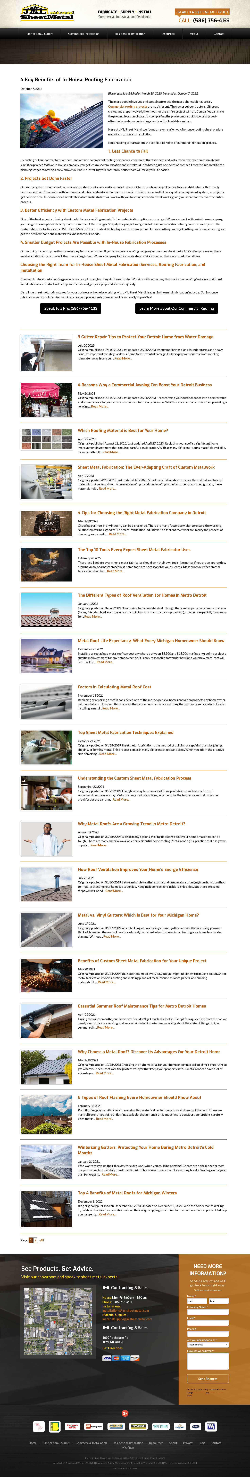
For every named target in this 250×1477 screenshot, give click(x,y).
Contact (219, 33)
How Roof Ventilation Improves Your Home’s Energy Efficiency (138, 869)
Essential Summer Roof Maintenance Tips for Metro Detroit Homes (142, 1006)
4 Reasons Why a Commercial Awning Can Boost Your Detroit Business (145, 385)
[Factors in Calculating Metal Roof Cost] (46, 701)
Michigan (128, 1447)
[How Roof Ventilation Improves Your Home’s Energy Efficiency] (46, 884)
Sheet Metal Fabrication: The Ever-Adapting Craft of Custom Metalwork (146, 467)
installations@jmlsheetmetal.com (125, 1310)
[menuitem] (39, 33)
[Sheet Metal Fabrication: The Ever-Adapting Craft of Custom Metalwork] (46, 482)
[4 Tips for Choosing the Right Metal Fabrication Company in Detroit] (46, 523)
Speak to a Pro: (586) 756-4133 (70, 308)
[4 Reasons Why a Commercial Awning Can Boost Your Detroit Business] (46, 399)
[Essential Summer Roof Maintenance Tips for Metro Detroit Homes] (46, 1020)
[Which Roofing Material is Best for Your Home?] (46, 439)
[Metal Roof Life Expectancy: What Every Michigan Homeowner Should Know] (46, 655)
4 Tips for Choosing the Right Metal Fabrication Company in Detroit (142, 512)
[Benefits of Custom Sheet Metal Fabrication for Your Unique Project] (46, 975)
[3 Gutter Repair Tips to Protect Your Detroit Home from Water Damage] (46, 353)
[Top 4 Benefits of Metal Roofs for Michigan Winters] (46, 1209)
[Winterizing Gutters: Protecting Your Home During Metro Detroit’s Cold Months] (46, 1162)
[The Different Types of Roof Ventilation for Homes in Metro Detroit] (46, 610)
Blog (202, 1443)
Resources (167, 33)
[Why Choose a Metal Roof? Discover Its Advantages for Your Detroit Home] (46, 1066)
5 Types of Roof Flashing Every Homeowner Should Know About (139, 1097)
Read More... (123, 358)
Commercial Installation (83, 33)
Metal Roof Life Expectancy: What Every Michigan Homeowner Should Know (151, 640)
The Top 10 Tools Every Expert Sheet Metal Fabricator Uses (134, 549)
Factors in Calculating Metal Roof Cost (114, 687)
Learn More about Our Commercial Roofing (176, 308)
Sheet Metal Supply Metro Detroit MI (180, 1463)
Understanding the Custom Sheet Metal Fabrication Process (134, 778)
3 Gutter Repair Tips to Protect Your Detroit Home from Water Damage (145, 337)
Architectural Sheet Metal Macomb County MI (74, 1463)
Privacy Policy (200, 1392)
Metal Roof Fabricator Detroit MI (148, 1463)
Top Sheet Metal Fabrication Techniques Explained (125, 732)
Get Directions (112, 1348)
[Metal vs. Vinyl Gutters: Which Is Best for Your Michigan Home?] (46, 929)
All (42, 1240)
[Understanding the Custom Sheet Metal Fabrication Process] (46, 793)
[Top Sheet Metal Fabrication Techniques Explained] (46, 747)
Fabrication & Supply (39, 33)
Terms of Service (217, 1392)
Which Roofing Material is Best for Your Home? (123, 430)
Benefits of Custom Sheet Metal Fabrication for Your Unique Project (142, 961)
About (194, 33)
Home (33, 1443)
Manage (133, 1468)
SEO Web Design (120, 1468)
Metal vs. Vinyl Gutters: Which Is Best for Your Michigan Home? (138, 915)
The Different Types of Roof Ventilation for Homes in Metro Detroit (142, 595)
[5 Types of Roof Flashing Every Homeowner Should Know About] (46, 1114)
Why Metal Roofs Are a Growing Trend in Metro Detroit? (131, 824)
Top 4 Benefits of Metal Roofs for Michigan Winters (127, 1193)
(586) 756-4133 (211, 20)
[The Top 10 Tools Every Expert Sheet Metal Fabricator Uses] (46, 564)
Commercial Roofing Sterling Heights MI (114, 1463)
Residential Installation (130, 33)
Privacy (188, 1443)
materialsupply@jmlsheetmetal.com (127, 1319)
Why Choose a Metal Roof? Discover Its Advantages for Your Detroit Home (149, 1052)
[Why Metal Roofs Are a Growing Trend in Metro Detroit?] (46, 838)
